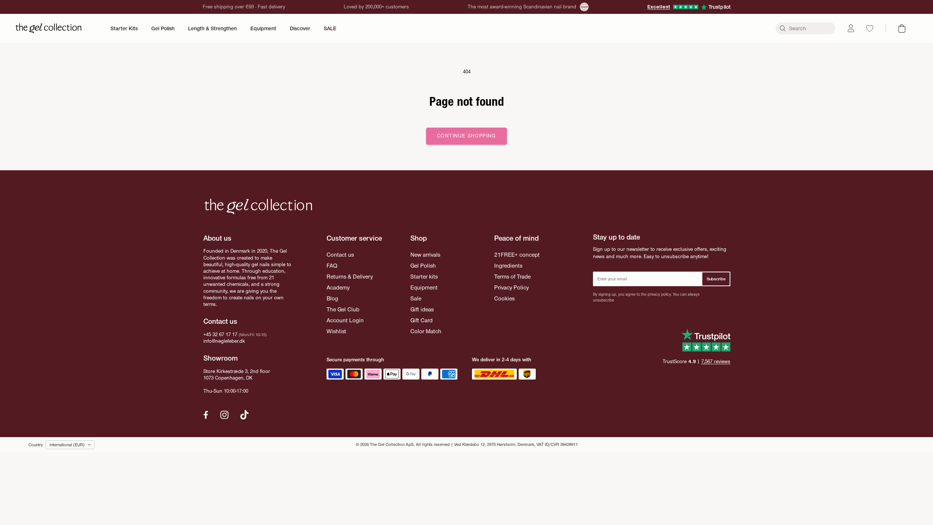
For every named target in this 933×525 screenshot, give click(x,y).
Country (35, 445)
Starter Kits (124, 28)
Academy (338, 287)
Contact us (340, 254)
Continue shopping (466, 136)
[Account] (851, 28)
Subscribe (716, 278)
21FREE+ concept (517, 254)
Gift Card (421, 320)
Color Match (425, 331)
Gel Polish (163, 28)
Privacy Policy (511, 287)
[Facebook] (205, 415)
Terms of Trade (512, 276)
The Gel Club (343, 309)
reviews (715, 361)
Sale (415, 298)
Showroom (220, 358)
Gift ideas (422, 309)
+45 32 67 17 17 (220, 334)
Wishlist (336, 331)
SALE (330, 28)
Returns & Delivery (350, 276)
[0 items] (901, 28)
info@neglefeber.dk (224, 341)
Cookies (504, 298)
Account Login (345, 320)
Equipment (263, 28)
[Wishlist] (869, 28)
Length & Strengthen (212, 28)
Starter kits (424, 276)
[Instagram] (224, 415)
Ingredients (508, 265)
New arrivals (425, 254)
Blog (332, 298)
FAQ (332, 265)
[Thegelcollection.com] (48, 28)
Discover (300, 28)
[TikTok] (244, 415)
